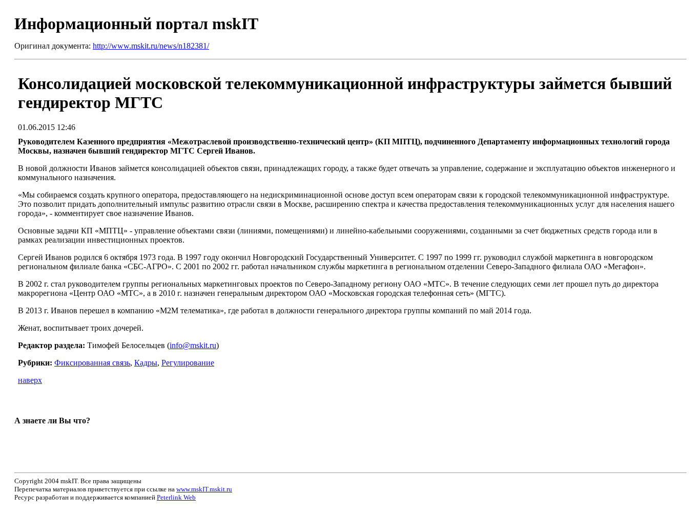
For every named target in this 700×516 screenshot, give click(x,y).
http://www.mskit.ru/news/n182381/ (151, 45)
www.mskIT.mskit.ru (204, 489)
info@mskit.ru (193, 345)
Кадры (145, 362)
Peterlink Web (176, 497)
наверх (30, 380)
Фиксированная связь (92, 362)
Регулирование (187, 362)
